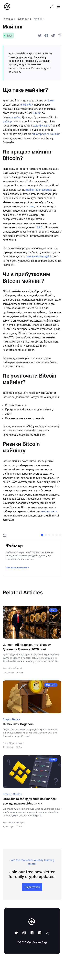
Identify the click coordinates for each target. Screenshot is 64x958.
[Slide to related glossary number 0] (42, 535)
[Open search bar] (51, 6)
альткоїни (15, 117)
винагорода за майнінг (46, 134)
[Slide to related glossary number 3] (53, 535)
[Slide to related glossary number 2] (49, 535)
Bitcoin (37, 113)
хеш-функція (41, 125)
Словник (23, 18)
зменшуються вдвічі (38, 256)
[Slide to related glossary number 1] (46, 535)
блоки (50, 100)
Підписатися (32, 887)
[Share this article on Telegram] (53, 35)
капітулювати (49, 511)
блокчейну (26, 104)
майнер (7, 121)
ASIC (39, 227)
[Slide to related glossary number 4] (56, 535)
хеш (31, 206)
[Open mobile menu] (58, 6)
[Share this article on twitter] (40, 35)
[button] (58, 6)
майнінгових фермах (39, 189)
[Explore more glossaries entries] (5, 536)
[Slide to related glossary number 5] (60, 535)
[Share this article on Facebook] (46, 35)
